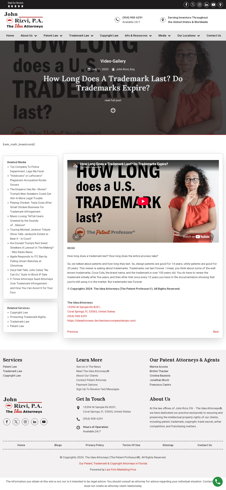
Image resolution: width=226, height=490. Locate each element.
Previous (72, 331)
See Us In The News (88, 366)
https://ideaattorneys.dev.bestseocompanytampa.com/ (101, 320)
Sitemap (167, 445)
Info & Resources (136, 35)
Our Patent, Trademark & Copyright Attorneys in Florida (113, 463)
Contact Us (214, 35)
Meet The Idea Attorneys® (92, 371)
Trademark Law (79, 35)
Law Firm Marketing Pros (120, 469)
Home (10, 35)
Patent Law (51, 35)
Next (216, 331)
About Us (27, 35)
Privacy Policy (95, 445)
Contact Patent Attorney (91, 380)
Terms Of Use (131, 445)
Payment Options (87, 384)
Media (162, 35)
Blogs (58, 445)
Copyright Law (109, 35)
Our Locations (186, 35)
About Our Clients (87, 375)
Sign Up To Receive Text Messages (97, 389)
